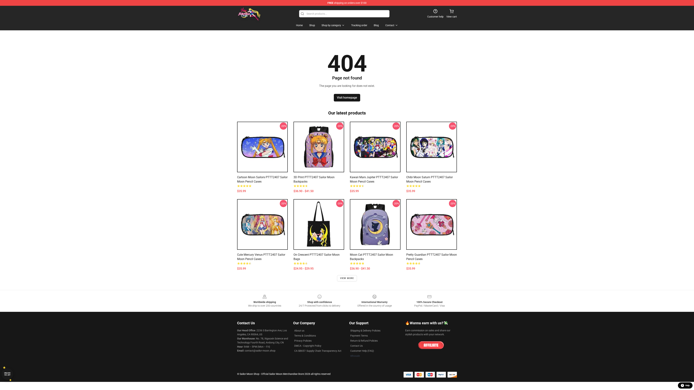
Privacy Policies (303, 340)
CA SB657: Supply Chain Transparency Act (317, 350)
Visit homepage (347, 97)
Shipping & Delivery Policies (365, 330)
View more (347, 278)
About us (299, 330)
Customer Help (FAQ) (362, 350)
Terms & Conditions (305, 335)
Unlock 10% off (7, 374)
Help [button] (687, 385)
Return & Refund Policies (364, 340)
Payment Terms (359, 335)
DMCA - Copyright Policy (307, 345)
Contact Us (356, 345)
